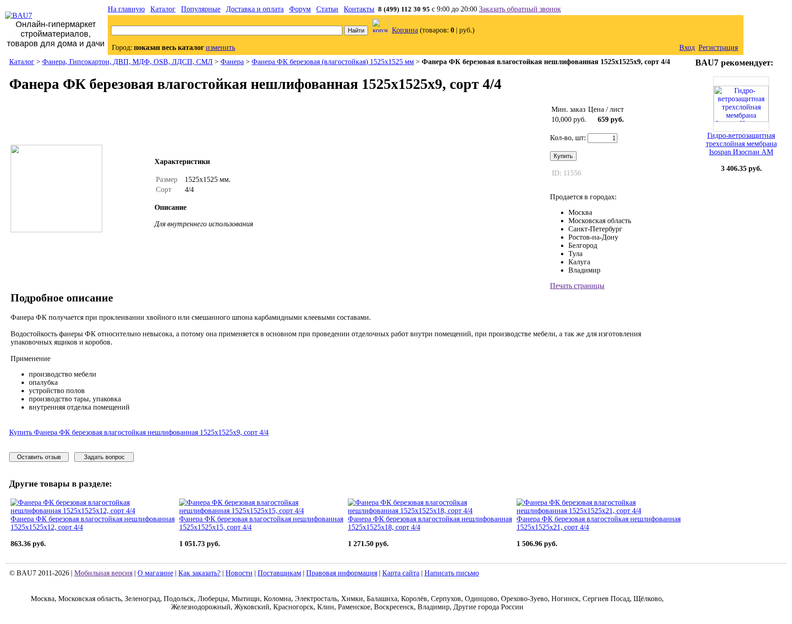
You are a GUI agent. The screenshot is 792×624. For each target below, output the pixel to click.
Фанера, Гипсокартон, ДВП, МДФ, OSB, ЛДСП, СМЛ (127, 62)
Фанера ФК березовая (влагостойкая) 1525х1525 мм (333, 62)
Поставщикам (279, 573)
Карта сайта (400, 573)
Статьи (327, 9)
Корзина (405, 30)
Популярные (200, 9)
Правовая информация (341, 573)
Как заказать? (199, 573)
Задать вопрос (104, 457)
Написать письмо (451, 573)
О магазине (155, 573)
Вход (687, 47)
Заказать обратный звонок (520, 9)
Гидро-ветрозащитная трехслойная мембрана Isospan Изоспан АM (741, 143)
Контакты (359, 9)
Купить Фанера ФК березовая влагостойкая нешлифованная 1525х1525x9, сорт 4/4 (139, 432)
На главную (126, 9)
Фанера (232, 62)
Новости (239, 573)
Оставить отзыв (39, 457)
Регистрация (718, 47)
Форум (300, 9)
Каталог (163, 9)
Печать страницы (577, 286)
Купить (563, 156)
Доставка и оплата (255, 9)
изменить (220, 47)
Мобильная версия (103, 573)
